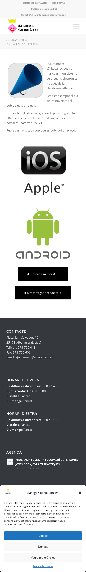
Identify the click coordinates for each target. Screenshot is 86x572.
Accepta (43, 535)
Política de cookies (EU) (44, 8)
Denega (43, 546)
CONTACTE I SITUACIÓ (35, 2)
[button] (80, 493)
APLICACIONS (16, 39)
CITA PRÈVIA (58, 2)
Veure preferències (43, 557)
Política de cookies (43, 566)
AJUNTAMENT (14, 43)
